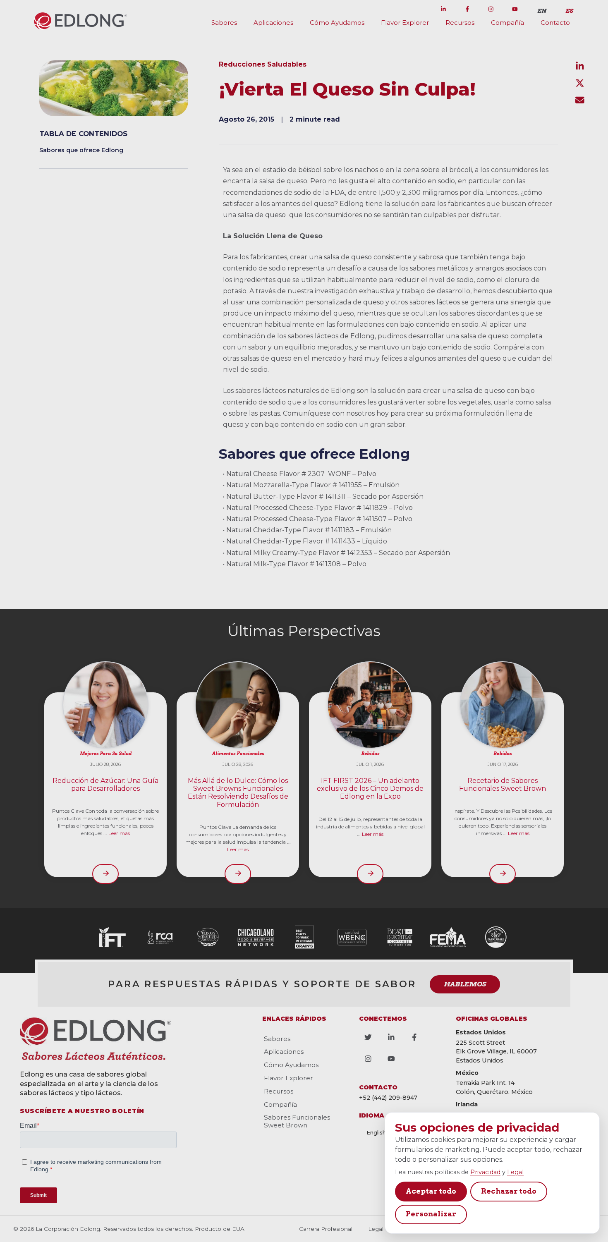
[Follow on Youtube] (515, 9)
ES (569, 10)
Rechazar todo (508, 1191)
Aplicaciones (273, 22)
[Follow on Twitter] (419, 9)
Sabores (224, 22)
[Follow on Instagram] (491, 9)
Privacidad (485, 1172)
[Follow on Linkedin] (443, 9)
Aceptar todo (431, 1191)
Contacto (555, 22)
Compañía (507, 22)
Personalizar (431, 1214)
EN (541, 10)
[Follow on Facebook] (467, 9)
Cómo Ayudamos (337, 22)
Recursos (459, 22)
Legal (515, 1172)
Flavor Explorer (405, 22)
